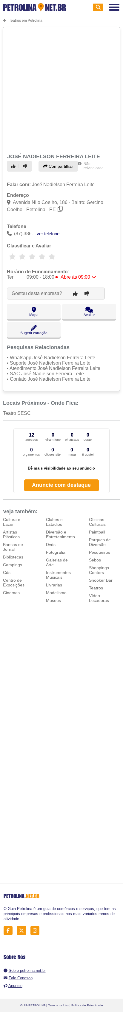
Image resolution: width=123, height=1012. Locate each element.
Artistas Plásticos (11, 534)
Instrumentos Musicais (58, 575)
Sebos (95, 560)
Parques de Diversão (100, 542)
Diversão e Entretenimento (60, 534)
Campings (12, 564)
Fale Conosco (21, 978)
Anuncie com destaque (61, 485)
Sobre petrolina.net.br (27, 970)
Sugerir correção (33, 333)
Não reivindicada (94, 166)
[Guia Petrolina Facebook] (10, 930)
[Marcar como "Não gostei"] (26, 166)
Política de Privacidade (87, 1005)
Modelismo (56, 592)
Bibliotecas (13, 557)
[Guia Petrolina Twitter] (23, 930)
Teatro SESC (17, 413)
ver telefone (48, 233)
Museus (53, 600)
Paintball (97, 532)
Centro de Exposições (13, 582)
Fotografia (55, 552)
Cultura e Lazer (11, 522)
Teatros (96, 588)
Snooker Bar (101, 580)
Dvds (51, 544)
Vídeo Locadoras (99, 598)
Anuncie (15, 985)
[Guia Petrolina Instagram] (36, 930)
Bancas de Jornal (13, 547)
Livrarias (54, 585)
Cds (6, 572)
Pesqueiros (99, 552)
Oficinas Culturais (97, 522)
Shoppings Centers (99, 570)
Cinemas (11, 592)
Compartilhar (60, 166)
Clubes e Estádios (54, 522)
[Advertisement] (61, 89)
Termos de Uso (58, 1005)
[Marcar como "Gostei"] (14, 166)
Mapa (34, 315)
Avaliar (89, 315)
